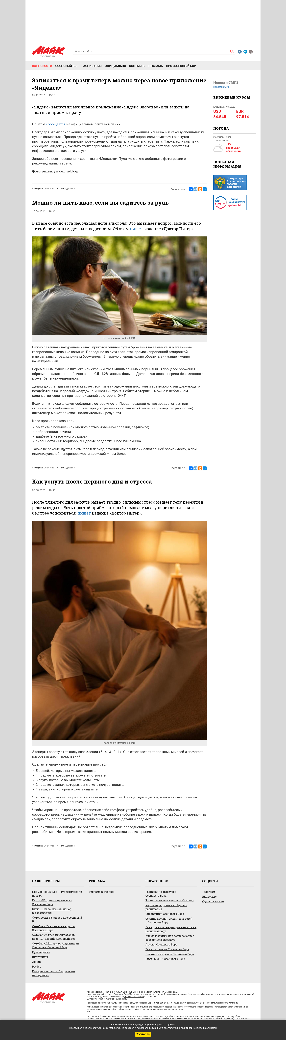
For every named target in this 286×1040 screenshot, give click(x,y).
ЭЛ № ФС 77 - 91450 (134, 996)
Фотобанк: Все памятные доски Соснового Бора (53, 928)
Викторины (40, 957)
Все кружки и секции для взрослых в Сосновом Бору (170, 929)
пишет (84, 513)
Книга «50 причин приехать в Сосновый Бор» (52, 902)
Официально (115, 66)
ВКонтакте (209, 896)
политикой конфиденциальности (199, 1028)
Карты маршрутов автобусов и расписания (166, 907)
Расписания (92, 66)
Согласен (143, 1034)
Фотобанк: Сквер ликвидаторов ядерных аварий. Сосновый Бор (53, 936)
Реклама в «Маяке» (102, 891)
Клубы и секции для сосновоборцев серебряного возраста (169, 937)
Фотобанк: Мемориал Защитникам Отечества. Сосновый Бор (55, 945)
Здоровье (70, 188)
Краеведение (41, 952)
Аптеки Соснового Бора (161, 944)
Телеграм (208, 891)
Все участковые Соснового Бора (167, 949)
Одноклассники (213, 901)
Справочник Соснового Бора (164, 913)
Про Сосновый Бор (181, 66)
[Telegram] (195, 189)
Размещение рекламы (98, 1003)
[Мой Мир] (205, 189)
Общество (49, 188)
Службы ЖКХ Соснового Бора (165, 959)
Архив (36, 961)
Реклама (155, 66)
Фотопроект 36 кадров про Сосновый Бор (57, 919)
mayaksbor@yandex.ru (116, 999)
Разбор (36, 966)
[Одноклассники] (200, 189)
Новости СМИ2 (221, 87)
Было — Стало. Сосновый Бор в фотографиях (51, 910)
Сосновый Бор (66, 66)
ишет (137, 228)
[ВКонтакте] (191, 189)
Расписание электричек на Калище (169, 900)
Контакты (137, 66)
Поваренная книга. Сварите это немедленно (53, 973)
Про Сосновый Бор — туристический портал (57, 893)
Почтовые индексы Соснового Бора (169, 954)
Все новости (42, 66)
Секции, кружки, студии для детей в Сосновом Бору (168, 920)
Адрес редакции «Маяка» (99, 992)
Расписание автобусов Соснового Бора (160, 893)
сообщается (56, 124)
